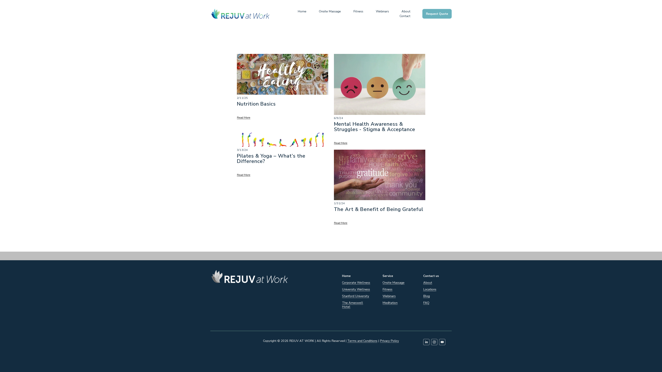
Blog (426, 296)
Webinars (382, 11)
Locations (429, 289)
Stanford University (355, 296)
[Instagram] (434, 342)
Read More (243, 118)
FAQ (426, 303)
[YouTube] (442, 342)
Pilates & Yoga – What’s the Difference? (271, 158)
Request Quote (437, 14)
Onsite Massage (330, 11)
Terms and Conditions (362, 341)
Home (302, 11)
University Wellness (356, 289)
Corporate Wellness (356, 283)
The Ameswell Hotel (352, 305)
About (406, 11)
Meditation (390, 303)
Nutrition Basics (256, 103)
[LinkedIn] (426, 342)
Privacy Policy (389, 341)
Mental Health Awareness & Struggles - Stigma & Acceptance (374, 127)
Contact (405, 16)
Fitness (358, 11)
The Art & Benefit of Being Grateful (378, 209)
